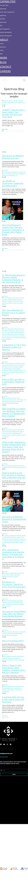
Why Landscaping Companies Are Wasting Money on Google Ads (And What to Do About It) (13, 554)
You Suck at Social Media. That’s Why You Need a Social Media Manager (14, 613)
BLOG (3, 62)
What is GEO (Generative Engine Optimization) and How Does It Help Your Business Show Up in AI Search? (13, 447)
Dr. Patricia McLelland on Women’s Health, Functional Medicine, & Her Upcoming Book (13, 278)
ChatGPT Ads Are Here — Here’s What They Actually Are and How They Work (14, 113)
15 (7, 717)
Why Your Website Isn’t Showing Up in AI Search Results (13, 312)
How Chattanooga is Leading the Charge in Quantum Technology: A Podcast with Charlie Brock (13, 230)
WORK (3, 57)
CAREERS (5, 71)
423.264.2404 (4, 756)
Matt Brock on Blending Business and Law (13, 157)
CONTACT (5, 66)
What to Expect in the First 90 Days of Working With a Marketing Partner (13, 475)
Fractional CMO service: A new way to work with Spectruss (13, 699)
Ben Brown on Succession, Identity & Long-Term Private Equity (14, 584)
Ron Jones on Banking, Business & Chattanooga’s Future (14, 519)
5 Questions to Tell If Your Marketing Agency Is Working (14, 347)
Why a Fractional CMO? (13, 641)
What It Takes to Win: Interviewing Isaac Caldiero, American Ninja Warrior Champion (13, 669)
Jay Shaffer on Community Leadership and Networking (13, 183)
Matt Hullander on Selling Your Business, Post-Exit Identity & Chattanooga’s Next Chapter (13, 412)
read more (5, 129)
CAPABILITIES (7, 1)
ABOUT (4, 39)
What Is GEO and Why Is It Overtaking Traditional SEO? (13, 381)
